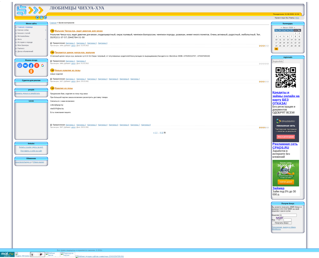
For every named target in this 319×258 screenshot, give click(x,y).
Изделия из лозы (64, 88)
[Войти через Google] (42, 65)
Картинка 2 (81, 43)
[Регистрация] (41, 19)
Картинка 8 (146, 125)
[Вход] (45, 19)
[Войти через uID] (19, 65)
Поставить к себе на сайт (31, 151)
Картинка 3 (92, 43)
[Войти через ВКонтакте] (25, 65)
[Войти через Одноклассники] (31, 71)
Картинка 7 (135, 79)
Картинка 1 (70, 43)
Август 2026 (288, 28)
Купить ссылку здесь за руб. (31, 147)
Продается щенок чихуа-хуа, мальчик (75, 52)
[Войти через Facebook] (31, 65)
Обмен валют (38, 162)
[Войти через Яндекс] (36, 65)
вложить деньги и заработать (27, 93)
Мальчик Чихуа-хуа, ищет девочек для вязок (79, 31)
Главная (53, 23)
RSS (297, 18)
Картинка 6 (124, 79)
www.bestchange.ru (23, 162)
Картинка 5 (113, 79)
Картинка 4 (102, 43)
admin (73, 45)
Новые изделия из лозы (67, 70)
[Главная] (37, 19)
